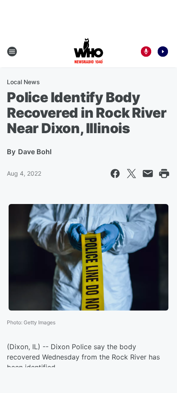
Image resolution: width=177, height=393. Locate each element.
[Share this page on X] (131, 174)
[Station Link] (88, 51)
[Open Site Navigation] (12, 51)
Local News (23, 81)
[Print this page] (164, 174)
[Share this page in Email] (148, 174)
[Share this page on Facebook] (115, 174)
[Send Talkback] (146, 51)
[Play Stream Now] (163, 51)
